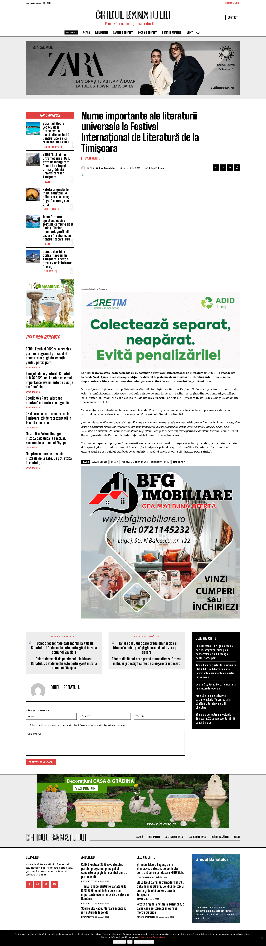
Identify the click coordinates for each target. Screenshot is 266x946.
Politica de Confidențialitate (152, 937)
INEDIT (47, 181)
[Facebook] (216, 167)
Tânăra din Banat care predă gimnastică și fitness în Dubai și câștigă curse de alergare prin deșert (146, 661)
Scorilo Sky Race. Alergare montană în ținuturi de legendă (47, 400)
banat (114, 462)
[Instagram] (37, 884)
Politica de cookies (144, 941)
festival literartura (134, 462)
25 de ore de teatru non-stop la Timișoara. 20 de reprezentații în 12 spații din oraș (48, 418)
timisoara (179, 462)
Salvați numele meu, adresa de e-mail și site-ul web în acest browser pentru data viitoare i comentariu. (79, 725)
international (160, 462)
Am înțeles (119, 941)
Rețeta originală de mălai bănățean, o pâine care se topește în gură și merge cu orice (57, 196)
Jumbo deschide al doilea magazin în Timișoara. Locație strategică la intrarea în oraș (58, 259)
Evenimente (50, 271)
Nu (130, 941)
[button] (198, 32)
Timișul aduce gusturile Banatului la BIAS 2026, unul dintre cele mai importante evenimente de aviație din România (49, 380)
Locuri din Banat (52, 147)
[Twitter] (223, 167)
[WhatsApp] (237, 167)
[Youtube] (54, 884)
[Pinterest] (230, 167)
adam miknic (99, 462)
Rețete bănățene (52, 209)
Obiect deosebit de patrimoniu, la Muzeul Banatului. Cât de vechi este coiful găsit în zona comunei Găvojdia (64, 663)
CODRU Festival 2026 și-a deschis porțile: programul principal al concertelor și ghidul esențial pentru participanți (48, 355)
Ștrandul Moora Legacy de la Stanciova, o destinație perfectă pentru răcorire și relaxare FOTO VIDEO (56, 132)
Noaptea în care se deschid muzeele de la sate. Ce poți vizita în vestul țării (49, 458)
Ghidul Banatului (105, 168)
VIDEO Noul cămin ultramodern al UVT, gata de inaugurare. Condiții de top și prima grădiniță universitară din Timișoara (56, 166)
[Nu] (262, 938)
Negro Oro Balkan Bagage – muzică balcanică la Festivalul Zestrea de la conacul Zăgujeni (47, 438)
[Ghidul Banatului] (84, 168)
